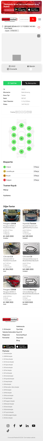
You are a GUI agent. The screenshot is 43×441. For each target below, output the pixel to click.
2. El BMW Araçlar (7, 356)
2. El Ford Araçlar (7, 373)
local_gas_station (28, 66)
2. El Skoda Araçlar (7, 409)
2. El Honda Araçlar (7, 376)
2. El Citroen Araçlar (8, 362)
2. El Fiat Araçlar (7, 370)
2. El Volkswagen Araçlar (9, 415)
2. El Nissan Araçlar (7, 395)
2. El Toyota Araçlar (8, 412)
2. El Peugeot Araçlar (8, 401)
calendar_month (10, 66)
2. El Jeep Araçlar (7, 381)
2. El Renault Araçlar (8, 404)
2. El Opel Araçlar (7, 398)
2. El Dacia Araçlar (7, 367)
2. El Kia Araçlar (6, 384)
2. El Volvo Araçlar (7, 418)
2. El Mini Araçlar (7, 392)
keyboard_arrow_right (18, 30)
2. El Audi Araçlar (7, 353)
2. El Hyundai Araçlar (8, 378)
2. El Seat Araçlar (7, 406)
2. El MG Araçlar (6, 390)
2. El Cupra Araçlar (7, 364)
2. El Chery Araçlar (7, 359)
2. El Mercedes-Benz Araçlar (10, 387)
